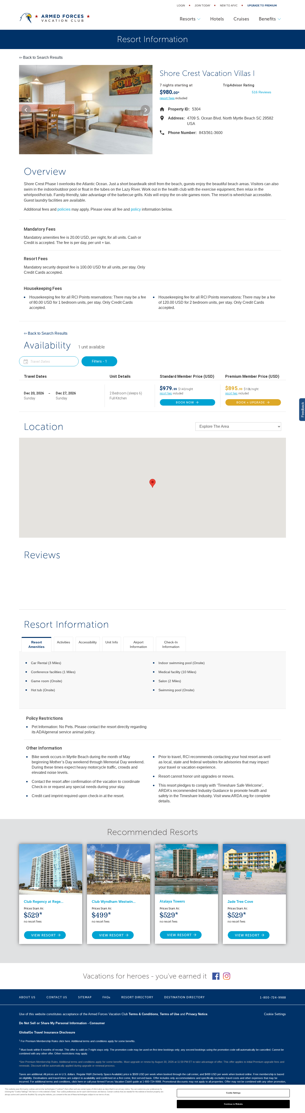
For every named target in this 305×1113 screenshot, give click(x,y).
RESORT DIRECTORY (137, 997)
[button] (26, 109)
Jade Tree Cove (240, 901)
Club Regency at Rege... (43, 901)
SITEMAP (85, 997)
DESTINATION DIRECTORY (184, 997)
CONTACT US (56, 997)
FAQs (106, 997)
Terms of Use (169, 1014)
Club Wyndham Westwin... (114, 901)
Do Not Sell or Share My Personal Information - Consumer (62, 1023)
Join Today (202, 5)
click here (77, 1081)
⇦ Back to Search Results (41, 57)
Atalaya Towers (172, 901)
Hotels (217, 19)
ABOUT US (27, 997)
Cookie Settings (233, 1093)
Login (181, 5)
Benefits (267, 19)
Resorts (188, 19)
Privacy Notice (196, 1014)
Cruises (241, 19)
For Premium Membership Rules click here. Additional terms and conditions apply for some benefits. (77, 1041)
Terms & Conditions (143, 1014)
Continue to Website (233, 1104)
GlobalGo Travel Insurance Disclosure (47, 1032)
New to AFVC (229, 5)
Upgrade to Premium (262, 5)
